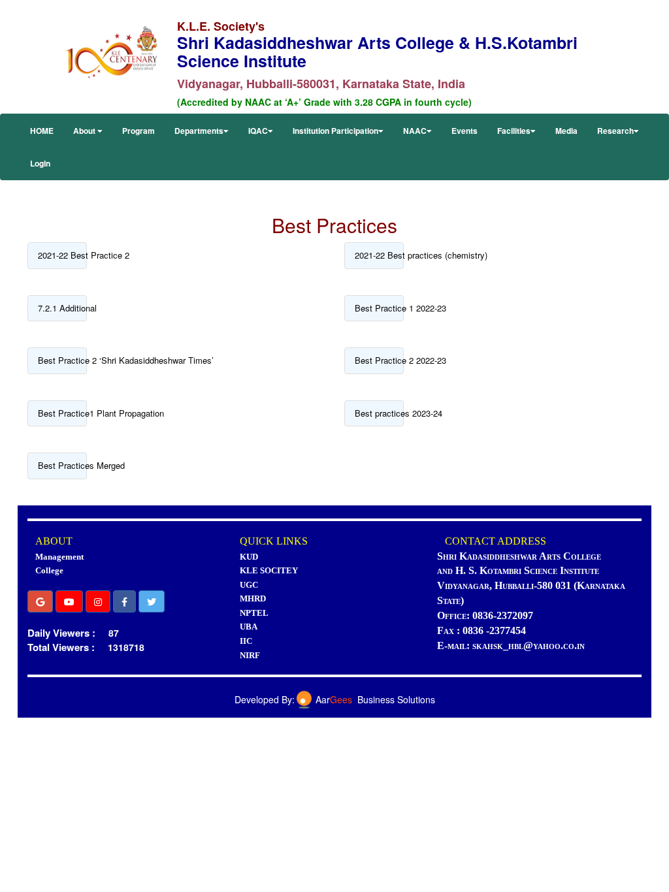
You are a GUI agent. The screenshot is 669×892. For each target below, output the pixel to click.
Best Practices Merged (62, 465)
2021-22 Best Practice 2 (62, 255)
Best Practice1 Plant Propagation (62, 413)
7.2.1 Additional (62, 308)
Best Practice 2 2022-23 (379, 360)
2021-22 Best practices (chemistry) (379, 255)
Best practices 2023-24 (379, 413)
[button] (40, 601)
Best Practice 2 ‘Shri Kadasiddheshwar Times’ (62, 360)
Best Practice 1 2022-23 (379, 308)
